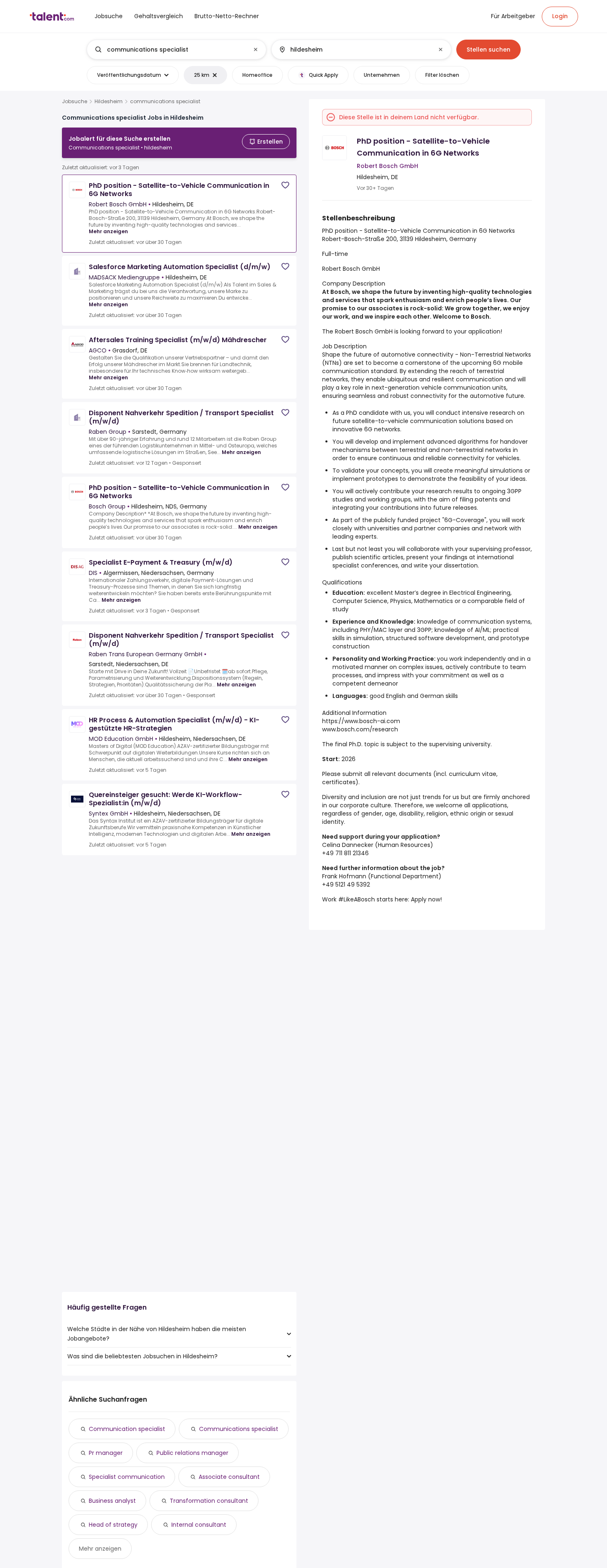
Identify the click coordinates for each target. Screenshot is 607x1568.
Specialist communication (127, 1477)
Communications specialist (238, 1429)
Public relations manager (192, 1453)
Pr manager (106, 1453)
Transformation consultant (209, 1501)
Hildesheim (109, 101)
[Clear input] (255, 49)
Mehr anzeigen (108, 231)
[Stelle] (170, 49)
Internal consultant (198, 1525)
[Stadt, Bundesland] (354, 49)
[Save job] (285, 185)
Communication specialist (127, 1429)
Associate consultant (229, 1477)
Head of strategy (113, 1525)
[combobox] (176, 49)
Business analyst (112, 1501)
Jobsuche (74, 101)
